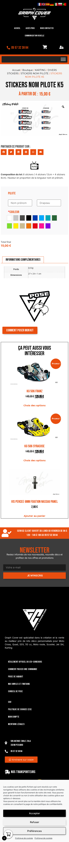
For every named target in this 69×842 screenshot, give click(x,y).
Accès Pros (30, 28)
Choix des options (34, 405)
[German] (52, 4)
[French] (39, 4)
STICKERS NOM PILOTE (34, 73)
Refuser (34, 822)
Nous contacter (46, 28)
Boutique (27, 70)
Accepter (34, 813)
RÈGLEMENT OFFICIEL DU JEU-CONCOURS (25, 661)
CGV (9, 702)
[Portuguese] (64, 4)
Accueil (17, 28)
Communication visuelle (34, 35)
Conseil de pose (15, 691)
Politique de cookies (24, 838)
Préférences (34, 831)
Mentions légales (16, 724)
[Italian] (56, 4)
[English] (44, 4)
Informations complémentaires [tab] (23, 260)
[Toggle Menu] (63, 59)
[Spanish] (48, 4)
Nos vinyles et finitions (19, 684)
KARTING (40, 70)
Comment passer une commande (22, 669)
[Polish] (60, 4)
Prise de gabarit (15, 676)
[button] (4, 152)
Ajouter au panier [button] (34, 515)
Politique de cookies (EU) (20, 709)
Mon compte (13, 716)
